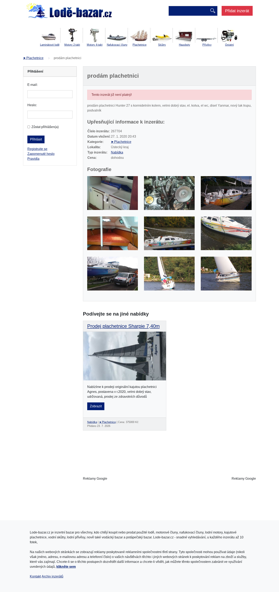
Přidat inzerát (237, 11)
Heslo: (32, 105)
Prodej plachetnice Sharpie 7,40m (123, 326)
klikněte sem (66, 566)
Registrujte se (37, 149)
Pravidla (33, 158)
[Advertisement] (169, 478)
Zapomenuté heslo (41, 154)
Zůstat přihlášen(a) (45, 127)
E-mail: (32, 84)
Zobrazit (96, 406)
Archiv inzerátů (52, 576)
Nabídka (117, 152)
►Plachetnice (33, 58)
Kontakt (35, 576)
